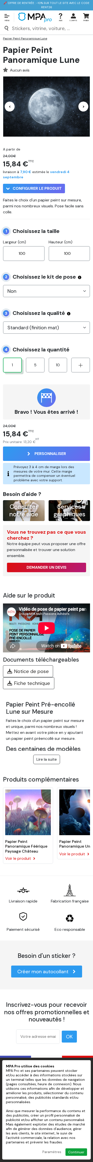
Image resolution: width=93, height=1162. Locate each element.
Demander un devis (46, 567)
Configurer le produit (37, 188)
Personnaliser (50, 453)
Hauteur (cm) (60, 242)
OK (69, 1036)
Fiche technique (32, 683)
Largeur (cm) (14, 242)
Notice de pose (31, 671)
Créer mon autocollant (42, 971)
